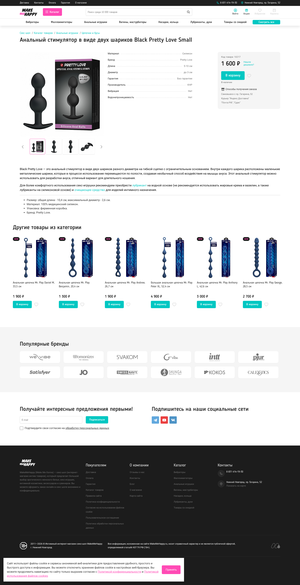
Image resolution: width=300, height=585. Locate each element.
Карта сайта (136, 496)
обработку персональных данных (87, 428)
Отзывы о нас (137, 472)
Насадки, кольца (168, 22)
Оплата (52, 3)
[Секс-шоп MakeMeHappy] (28, 13)
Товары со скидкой (235, 22)
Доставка (24, 3)
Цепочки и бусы (91, 33)
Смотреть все (266, 22)
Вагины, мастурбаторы (132, 22)
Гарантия (65, 3)
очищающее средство (89, 190)
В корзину (233, 75)
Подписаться (97, 419)
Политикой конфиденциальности (119, 571)
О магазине (81, 3)
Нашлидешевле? (249, 63)
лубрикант (139, 185)
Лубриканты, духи (201, 22)
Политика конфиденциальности (103, 502)
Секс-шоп (25, 33)
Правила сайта (94, 496)
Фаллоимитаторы (61, 22)
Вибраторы (32, 22)
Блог (132, 484)
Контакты (39, 3)
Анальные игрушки (95, 22)
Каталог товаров (43, 33)
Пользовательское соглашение (102, 518)
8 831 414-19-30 (228, 3)
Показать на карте (236, 486)
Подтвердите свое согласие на (67, 428)
